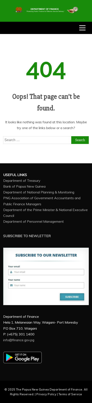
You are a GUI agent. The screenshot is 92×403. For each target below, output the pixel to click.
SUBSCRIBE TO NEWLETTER (27, 236)
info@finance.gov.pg (18, 340)
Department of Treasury (21, 180)
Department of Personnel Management (33, 221)
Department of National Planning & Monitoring (38, 192)
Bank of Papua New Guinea (24, 186)
